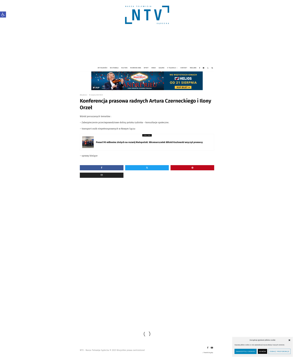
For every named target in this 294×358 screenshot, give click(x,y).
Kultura (124, 68)
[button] (3, 14)
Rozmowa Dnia (135, 68)
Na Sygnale (114, 68)
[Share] (101, 167)
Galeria (161, 68)
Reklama (193, 68)
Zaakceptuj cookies (245, 351)
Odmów (262, 351)
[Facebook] (199, 67)
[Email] (101, 175)
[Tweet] (147, 167)
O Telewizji (171, 68)
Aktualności (102, 68)
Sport (146, 68)
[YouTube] (203, 67)
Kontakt (184, 68)
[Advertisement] (147, 47)
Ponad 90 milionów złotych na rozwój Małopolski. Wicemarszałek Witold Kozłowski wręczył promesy (149, 142)
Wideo (153, 68)
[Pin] (192, 167)
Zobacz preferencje (279, 351)
